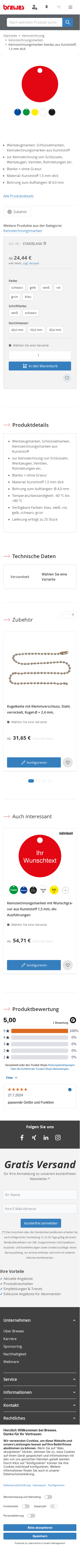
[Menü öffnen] (70, 7)
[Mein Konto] (35, 7)
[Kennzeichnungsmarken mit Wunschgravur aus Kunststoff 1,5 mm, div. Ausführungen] (40, 865)
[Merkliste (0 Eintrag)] (47, 7)
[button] (39, 1320)
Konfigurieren (37, 762)
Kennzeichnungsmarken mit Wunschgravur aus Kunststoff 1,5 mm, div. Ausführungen (40, 909)
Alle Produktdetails (18, 196)
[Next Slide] (72, 614)
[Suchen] (67, 22)
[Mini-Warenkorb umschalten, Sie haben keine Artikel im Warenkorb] (58, 7)
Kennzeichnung (33, 36)
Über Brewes (13, 1331)
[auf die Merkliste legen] (67, 378)
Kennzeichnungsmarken (26, 40)
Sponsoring (12, 1346)
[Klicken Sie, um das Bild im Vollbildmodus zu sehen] (39, 90)
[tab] (31, 781)
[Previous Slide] (63, 614)
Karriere (10, 1338)
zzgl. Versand (31, 263)
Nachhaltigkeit (14, 1354)
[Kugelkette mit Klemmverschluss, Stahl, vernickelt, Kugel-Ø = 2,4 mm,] (40, 668)
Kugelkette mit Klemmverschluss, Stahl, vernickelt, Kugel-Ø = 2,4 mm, (38, 709)
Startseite (10, 36)
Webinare (11, 1361)
